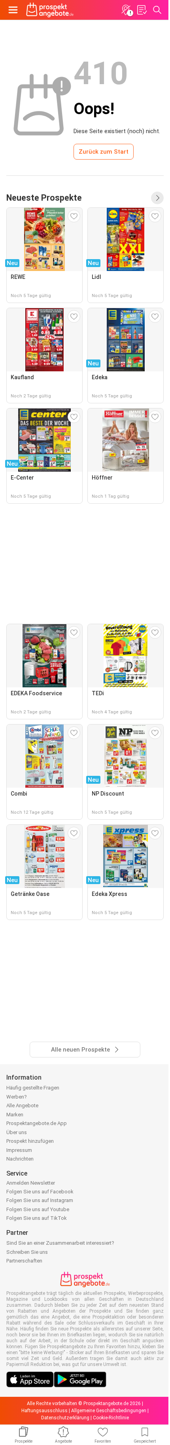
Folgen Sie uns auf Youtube (37, 1209)
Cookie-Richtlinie (111, 1418)
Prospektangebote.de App (36, 1123)
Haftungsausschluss (44, 1410)
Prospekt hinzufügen (30, 1141)
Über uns (16, 1132)
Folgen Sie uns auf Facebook (40, 1192)
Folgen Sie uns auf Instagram (39, 1200)
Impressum (19, 1150)
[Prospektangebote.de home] (50, 9)
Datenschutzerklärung (65, 1418)
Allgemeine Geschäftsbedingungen (108, 1410)
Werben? (16, 1097)
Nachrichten (20, 1159)
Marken (14, 1115)
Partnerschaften (24, 1261)
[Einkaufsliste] (141, 10)
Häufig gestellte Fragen (32, 1088)
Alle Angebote (22, 1105)
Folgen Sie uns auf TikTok (36, 1218)
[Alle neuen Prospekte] (157, 198)
